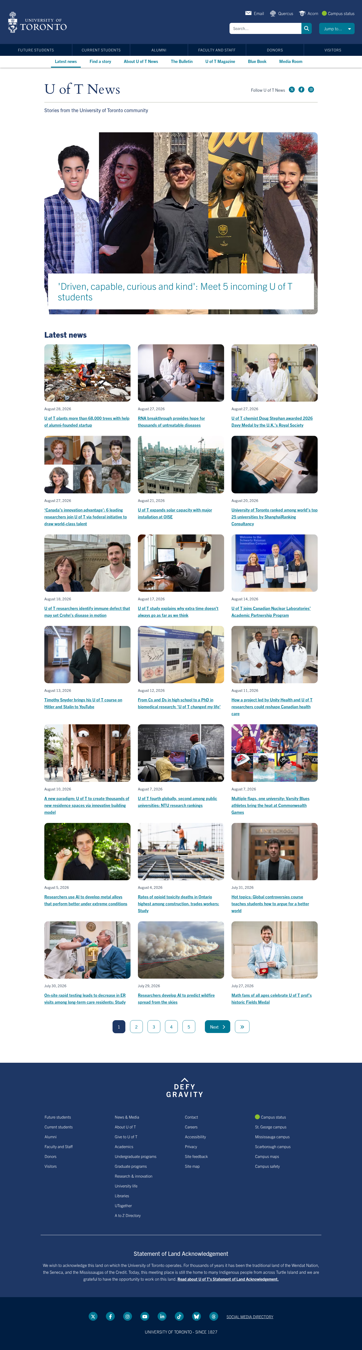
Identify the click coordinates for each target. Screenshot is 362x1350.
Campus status (341, 13)
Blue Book (257, 61)
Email (259, 13)
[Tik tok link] (179, 1316)
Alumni (158, 49)
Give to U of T (126, 1136)
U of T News (82, 90)
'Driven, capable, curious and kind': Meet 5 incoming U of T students (175, 291)
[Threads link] (213, 1316)
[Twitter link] (292, 89)
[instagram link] (311, 89)
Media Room (290, 61)
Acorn (313, 13)
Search (306, 28)
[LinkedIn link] (162, 1316)
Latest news (66, 61)
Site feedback (196, 1156)
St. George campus (270, 1126)
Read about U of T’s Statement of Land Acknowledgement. (228, 1278)
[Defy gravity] (184, 1086)
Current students (101, 49)
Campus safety (267, 1166)
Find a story (100, 61)
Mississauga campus (272, 1136)
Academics (124, 1146)
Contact (191, 1116)
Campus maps (267, 1156)
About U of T (125, 1126)
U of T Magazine (220, 61)
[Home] (38, 22)
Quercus (285, 13)
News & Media (127, 1116)
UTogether (123, 1205)
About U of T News (141, 61)
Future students (36, 49)
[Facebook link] (301, 89)
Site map (192, 1166)
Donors (275, 49)
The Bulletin (182, 61)
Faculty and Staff (217, 49)
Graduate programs (131, 1166)
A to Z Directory (128, 1215)
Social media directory (250, 1316)
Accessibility (195, 1136)
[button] (337, 28)
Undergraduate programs (135, 1156)
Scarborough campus (273, 1146)
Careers (191, 1126)
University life (126, 1185)
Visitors (333, 49)
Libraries (122, 1195)
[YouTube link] (144, 1316)
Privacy (191, 1146)
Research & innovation (133, 1175)
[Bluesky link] (196, 1316)
